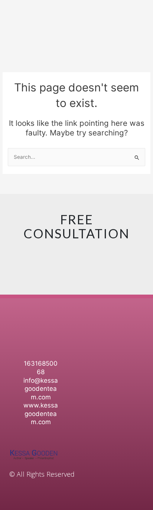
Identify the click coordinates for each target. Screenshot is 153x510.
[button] (140, 325)
